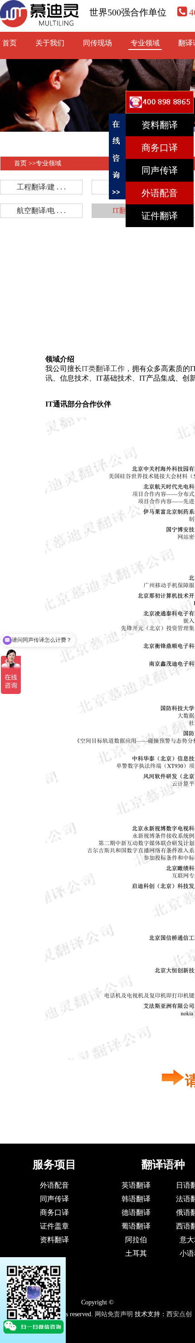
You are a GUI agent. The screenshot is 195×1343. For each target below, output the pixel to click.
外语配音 (54, 1185)
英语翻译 (136, 1185)
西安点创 (179, 1314)
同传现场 (97, 43)
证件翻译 (159, 216)
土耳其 (136, 1253)
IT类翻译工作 (103, 368)
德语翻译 (136, 1212)
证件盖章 (54, 1226)
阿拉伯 (136, 1240)
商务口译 (54, 1212)
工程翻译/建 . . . (41, 187)
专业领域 (145, 43)
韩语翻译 (136, 1199)
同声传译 (54, 1199)
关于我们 (49, 43)
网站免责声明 (114, 1314)
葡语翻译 (136, 1226)
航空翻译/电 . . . (41, 210)
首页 (9, 43)
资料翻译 (54, 1240)
